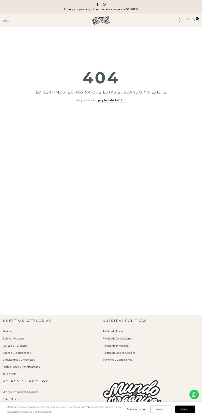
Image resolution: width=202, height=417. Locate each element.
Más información (136, 409)
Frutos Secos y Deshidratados (21, 366)
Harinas (7, 331)
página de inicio (111, 100)
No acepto (160, 409)
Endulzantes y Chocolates (19, 359)
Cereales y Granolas (15, 345)
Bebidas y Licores (13, 338)
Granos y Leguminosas (17, 352)
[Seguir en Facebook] (97, 4)
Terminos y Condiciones (117, 359)
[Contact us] (194, 394)
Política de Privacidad (116, 345)
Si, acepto (185, 409)
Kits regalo (9, 373)
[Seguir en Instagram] (104, 4)
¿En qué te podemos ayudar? (20, 391)
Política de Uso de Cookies (119, 352)
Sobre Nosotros (12, 399)
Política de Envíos (113, 331)
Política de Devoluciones (118, 338)
